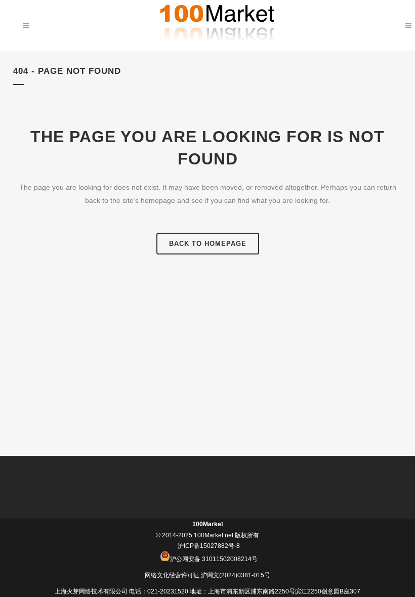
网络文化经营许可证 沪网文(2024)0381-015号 (207, 575)
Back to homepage (207, 243)
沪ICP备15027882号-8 (209, 545)
